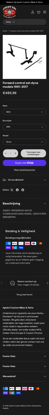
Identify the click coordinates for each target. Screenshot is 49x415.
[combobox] (24, 22)
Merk (5, 106)
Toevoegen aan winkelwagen (33, 153)
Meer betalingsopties (24, 169)
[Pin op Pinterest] (22, 190)
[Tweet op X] (12, 190)
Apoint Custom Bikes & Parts (20, 406)
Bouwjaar (7, 120)
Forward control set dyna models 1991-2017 (26, 31)
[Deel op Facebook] (17, 190)
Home (5, 31)
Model (5, 135)
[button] (39, 12)
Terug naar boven (24, 294)
